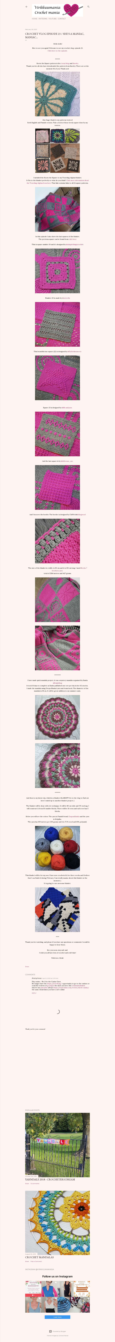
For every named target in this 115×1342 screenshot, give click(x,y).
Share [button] (27, 966)
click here (72, 239)
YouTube (53, 19)
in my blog (65, 63)
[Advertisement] (57, 1051)
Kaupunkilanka (74, 816)
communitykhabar (78, 986)
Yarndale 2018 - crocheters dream (50, 1179)
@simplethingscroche (74, 244)
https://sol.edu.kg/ (54, 984)
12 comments (35, 1183)
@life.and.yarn (67, 408)
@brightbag (57, 683)
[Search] (88, 6)
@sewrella (66, 298)
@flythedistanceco (74, 351)
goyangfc (50, 986)
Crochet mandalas (39, 1257)
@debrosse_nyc (67, 461)
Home (34, 19)
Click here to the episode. (57, 51)
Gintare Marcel (63, 1335)
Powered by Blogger (59, 1331)
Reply (34, 993)
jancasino (44, 988)
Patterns (43, 19)
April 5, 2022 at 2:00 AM (50, 978)
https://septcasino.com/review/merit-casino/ (71, 988)
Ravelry (75, 63)
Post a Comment (36, 1261)
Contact (62, 19)
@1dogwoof (81, 515)
